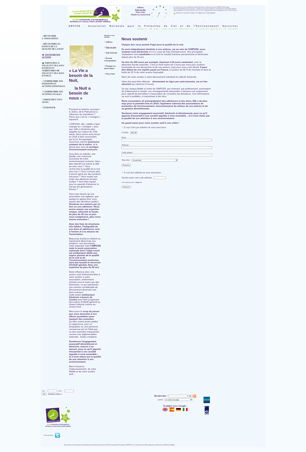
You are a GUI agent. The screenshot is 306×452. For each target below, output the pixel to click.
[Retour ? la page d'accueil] (95, 14)
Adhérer (140, 7)
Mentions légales (169, 445)
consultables (144, 54)
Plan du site (159, 445)
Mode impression (150, 445)
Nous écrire (140, 12)
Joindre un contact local (140, 15)
